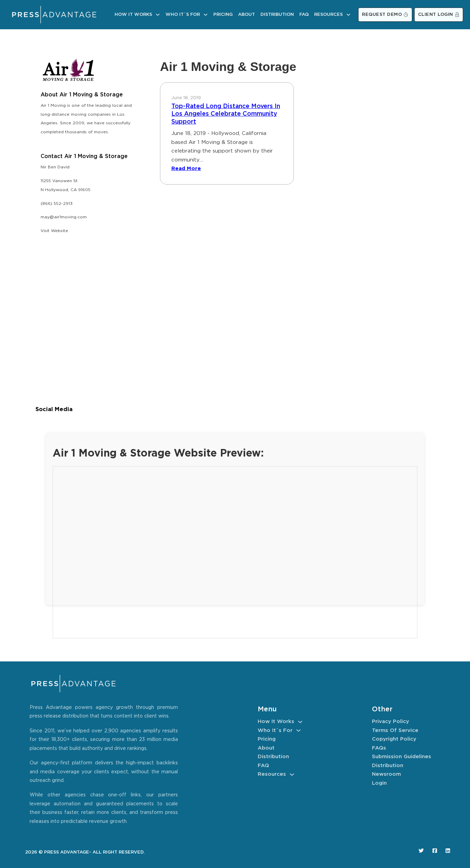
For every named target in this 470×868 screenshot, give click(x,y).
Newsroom (386, 774)
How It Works (133, 15)
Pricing (223, 15)
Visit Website (54, 231)
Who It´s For (182, 15)
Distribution (277, 15)
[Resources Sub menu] (348, 14)
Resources (328, 15)
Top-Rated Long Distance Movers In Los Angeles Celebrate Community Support (225, 114)
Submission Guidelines (401, 756)
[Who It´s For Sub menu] (205, 14)
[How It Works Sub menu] (158, 14)
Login (379, 783)
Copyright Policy (394, 739)
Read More (186, 168)
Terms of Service (395, 730)
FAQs (379, 748)
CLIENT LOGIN (435, 15)
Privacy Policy (390, 721)
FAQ (304, 15)
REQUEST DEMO (382, 15)
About (246, 15)
